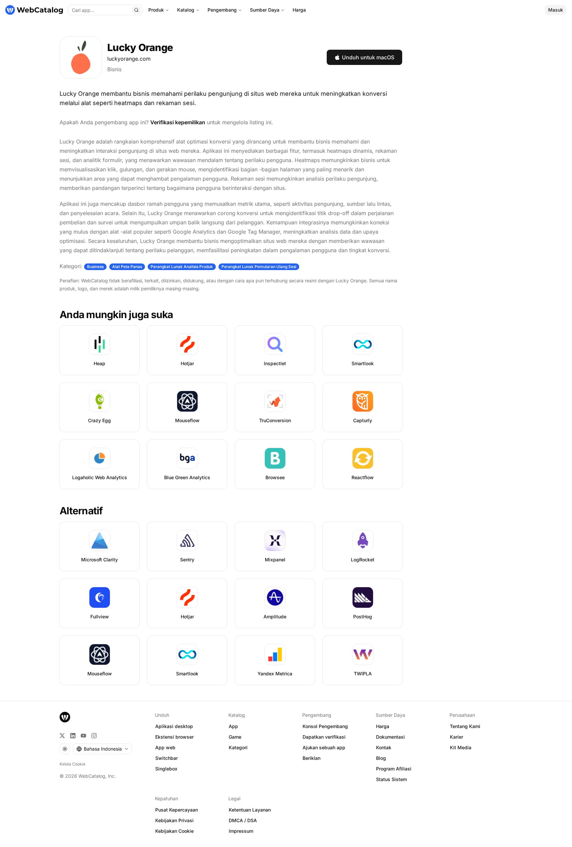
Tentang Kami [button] (465, 726)
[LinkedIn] (72, 735)
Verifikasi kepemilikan (177, 122)
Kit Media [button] (460, 747)
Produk (156, 10)
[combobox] (102, 749)
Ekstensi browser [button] (174, 737)
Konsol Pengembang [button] (325, 726)
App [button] (233, 726)
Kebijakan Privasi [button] (174, 820)
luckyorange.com (129, 58)
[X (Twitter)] (62, 735)
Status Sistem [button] (391, 779)
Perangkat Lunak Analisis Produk (182, 266)
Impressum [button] (241, 831)
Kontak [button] (383, 747)
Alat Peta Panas (127, 266)
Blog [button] (381, 758)
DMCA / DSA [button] (243, 820)
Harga (299, 10)
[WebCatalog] (65, 717)
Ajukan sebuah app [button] (324, 747)
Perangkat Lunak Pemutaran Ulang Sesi (258, 266)
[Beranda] (34, 10)
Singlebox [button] (166, 768)
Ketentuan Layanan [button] (250, 810)
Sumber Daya (264, 10)
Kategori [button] (238, 747)
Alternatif (81, 511)
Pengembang (222, 10)
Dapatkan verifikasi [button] (324, 737)
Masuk (555, 10)
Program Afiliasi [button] (393, 768)
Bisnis (114, 69)
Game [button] (235, 737)
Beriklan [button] (311, 758)
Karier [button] (456, 737)
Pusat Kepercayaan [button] (176, 810)
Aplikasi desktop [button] (174, 726)
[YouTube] (83, 735)
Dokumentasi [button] (390, 737)
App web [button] (165, 747)
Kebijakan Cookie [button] (174, 831)
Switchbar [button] (166, 758)
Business (95, 266)
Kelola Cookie (72, 764)
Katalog (185, 10)
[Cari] (136, 10)
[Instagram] (94, 735)
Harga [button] (382, 726)
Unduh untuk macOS (368, 57)
